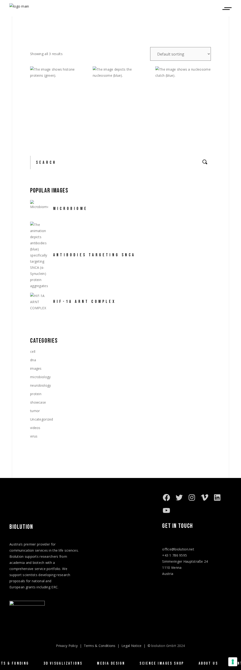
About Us (208, 663)
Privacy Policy (67, 645)
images (36, 368)
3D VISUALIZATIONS (63, 663)
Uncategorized (41, 419)
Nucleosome (112, 128)
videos (35, 427)
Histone (45, 128)
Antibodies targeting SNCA (94, 255)
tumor (35, 411)
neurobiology (40, 385)
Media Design (111, 663)
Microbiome (70, 208)
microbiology (40, 377)
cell (32, 351)
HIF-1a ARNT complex (84, 301)
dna (33, 360)
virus (33, 436)
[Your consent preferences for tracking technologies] (232, 661)
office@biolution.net (178, 549)
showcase (38, 402)
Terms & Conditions (100, 645)
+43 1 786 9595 (174, 555)
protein (35, 394)
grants (31, 587)
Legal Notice (131, 645)
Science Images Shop (162, 663)
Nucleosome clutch (185, 128)
